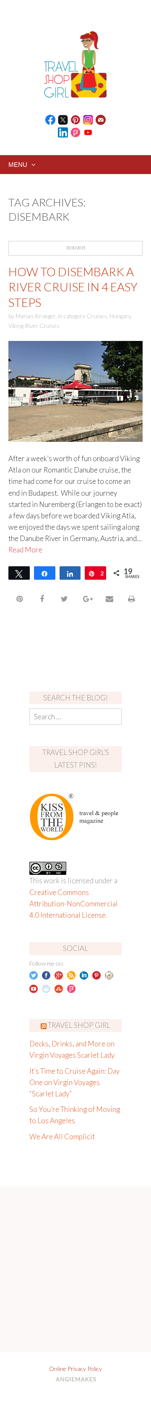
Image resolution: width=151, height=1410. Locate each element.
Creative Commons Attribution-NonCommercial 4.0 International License (73, 903)
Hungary (120, 315)
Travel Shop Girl (79, 1025)
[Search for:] (75, 716)
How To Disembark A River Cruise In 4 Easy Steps (73, 286)
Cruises (97, 315)
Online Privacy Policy (75, 1368)
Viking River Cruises (34, 325)
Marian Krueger (35, 315)
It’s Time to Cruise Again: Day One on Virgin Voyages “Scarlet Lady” (74, 1082)
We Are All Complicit (62, 1136)
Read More (25, 549)
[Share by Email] (109, 599)
